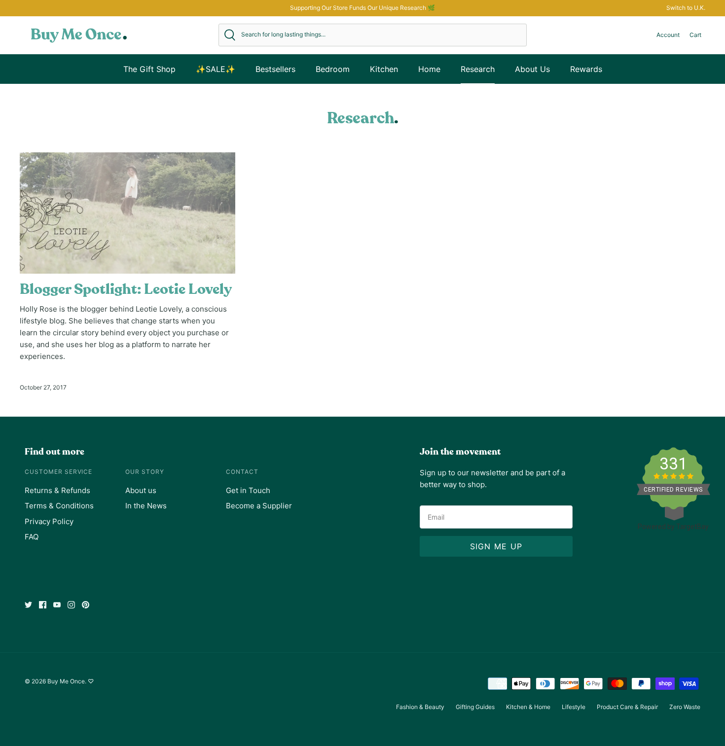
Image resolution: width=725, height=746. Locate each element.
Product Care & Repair (627, 706)
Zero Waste (684, 706)
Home (429, 69)
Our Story (144, 471)
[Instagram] (71, 604)
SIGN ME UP (496, 546)
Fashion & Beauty (420, 706)
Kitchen (384, 69)
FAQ (31, 536)
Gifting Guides (475, 706)
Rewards (586, 69)
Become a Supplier (259, 505)
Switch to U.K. (685, 7)
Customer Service (58, 471)
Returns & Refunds (57, 490)
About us (140, 490)
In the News (146, 505)
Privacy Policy (49, 521)
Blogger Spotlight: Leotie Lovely (126, 289)
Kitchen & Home (528, 706)
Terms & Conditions (59, 505)
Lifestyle (573, 706)
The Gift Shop (149, 69)
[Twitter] (28, 604)
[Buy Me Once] (79, 35)
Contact (242, 471)
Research (478, 69)
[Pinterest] (85, 604)
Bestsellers (275, 69)
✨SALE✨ (215, 69)
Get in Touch (248, 490)
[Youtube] (57, 604)
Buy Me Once (66, 681)
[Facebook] (42, 604)
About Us (532, 69)
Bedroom (333, 69)
